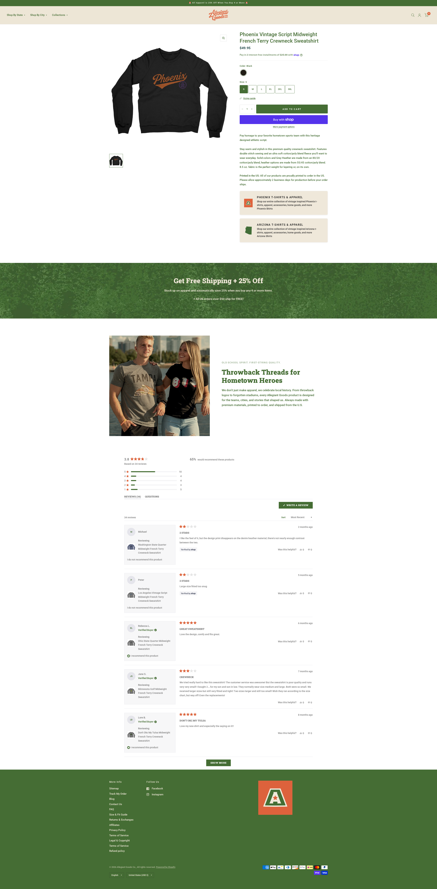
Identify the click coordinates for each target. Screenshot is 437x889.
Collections (58, 15)
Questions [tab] (152, 497)
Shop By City (37, 15)
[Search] (413, 15)
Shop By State (15, 15)
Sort (283, 517)
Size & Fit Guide (118, 814)
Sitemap (114, 788)
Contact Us (115, 804)
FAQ (111, 809)
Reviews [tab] (132, 497)
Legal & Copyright (119, 840)
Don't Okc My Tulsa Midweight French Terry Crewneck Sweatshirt (154, 736)
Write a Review (298, 506)
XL (270, 89)
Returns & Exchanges (121, 819)
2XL (280, 89)
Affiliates (114, 825)
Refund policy (117, 850)
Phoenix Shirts (265, 208)
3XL (290, 89)
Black (243, 72)
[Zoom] (223, 38)
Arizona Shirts (264, 236)
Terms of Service (119, 835)
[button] (153, 472)
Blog (112, 798)
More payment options (284, 127)
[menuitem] (17, 15)
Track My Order (117, 793)
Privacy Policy (117, 830)
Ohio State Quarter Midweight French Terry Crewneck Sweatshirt (154, 645)
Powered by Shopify (165, 867)
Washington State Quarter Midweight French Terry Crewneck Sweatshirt (152, 548)
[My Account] (419, 15)
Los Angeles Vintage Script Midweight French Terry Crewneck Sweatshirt (152, 596)
